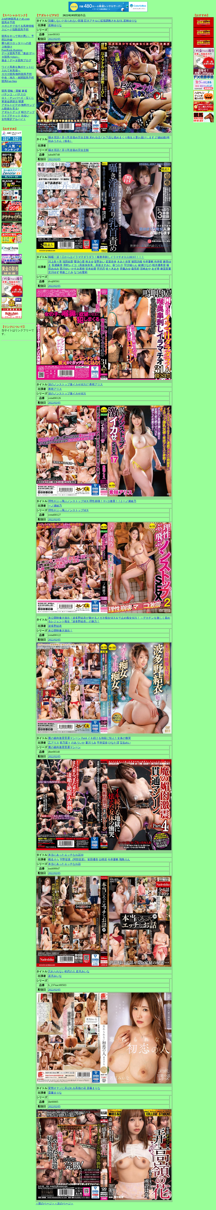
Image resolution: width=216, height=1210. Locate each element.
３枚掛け (7, 46)
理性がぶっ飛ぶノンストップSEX (68, 510)
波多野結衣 (55, 626)
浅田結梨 (67, 261)
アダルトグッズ (11, 112)
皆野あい (99, 261)
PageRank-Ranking (12, 50)
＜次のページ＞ (64, 1203)
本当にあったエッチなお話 (64, 864)
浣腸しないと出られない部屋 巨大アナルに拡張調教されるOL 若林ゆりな (92, 20)
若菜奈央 (111, 261)
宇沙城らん (130, 265)
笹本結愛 (90, 268)
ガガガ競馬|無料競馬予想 (17, 74)
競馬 (4, 90)
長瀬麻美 (57, 265)
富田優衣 (92, 859)
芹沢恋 (101, 268)
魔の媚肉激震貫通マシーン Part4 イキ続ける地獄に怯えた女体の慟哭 (89, 738)
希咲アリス (55, 389)
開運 (21, 101)
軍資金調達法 (10, 101)
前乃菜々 (65, 742)
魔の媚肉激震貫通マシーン (64, 747)
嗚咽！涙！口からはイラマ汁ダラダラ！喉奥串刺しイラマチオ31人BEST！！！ (96, 257)
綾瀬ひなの (145, 265)
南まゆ (89, 261)
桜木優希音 (159, 265)
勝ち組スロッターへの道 (16, 43)
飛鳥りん (124, 859)
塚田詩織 (136, 261)
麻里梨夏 (165, 268)
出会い (25, 115)
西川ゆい (65, 268)
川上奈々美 (55, 261)
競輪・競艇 (14, 90)
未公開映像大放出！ (60, 630)
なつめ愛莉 (80, 272)
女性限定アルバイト (14, 119)
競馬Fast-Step (9, 81)
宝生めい (125, 742)
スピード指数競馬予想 (15, 29)
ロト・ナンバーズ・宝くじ (18, 97)
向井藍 (158, 261)
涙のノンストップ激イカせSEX (67, 393)
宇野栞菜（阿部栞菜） (73, 859)
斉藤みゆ (125, 268)
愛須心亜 (79, 261)
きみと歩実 (124, 261)
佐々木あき (112, 268)
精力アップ (28, 112)
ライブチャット (11, 115)
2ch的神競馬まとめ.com (16, 18)
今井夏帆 (148, 261)
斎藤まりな (55, 1092)
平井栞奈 (102, 742)
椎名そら (53, 859)
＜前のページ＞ (45, 1203)
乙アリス (53, 742)
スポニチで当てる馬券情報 (18, 25)
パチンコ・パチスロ (14, 94)
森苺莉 (135, 268)
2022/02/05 (54, 39)
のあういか (78, 742)
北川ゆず (53, 272)
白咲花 (103, 859)
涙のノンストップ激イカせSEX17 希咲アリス (75, 384)
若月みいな (55, 976)
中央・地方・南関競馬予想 (18, 77)
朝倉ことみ (66, 272)
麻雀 (24, 90)
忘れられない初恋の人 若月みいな (68, 971)
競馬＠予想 (8, 22)
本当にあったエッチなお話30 (65, 854)
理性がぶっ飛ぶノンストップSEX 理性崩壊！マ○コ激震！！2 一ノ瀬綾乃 (92, 501)
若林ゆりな (55, 25)
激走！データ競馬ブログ (16, 60)
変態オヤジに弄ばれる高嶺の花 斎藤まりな (74, 1088)
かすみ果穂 (78, 268)
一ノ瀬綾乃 (55, 505)
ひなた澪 (113, 742)
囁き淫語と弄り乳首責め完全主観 (68, 150)
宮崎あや (145, 268)
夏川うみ (90, 742)
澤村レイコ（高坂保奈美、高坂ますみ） (87, 265)
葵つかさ (117, 265)
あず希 (156, 268)
